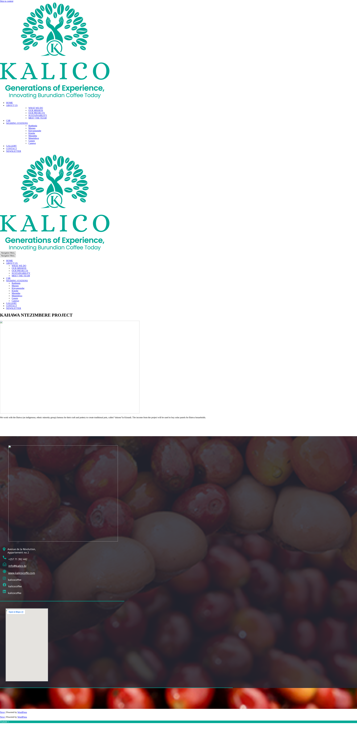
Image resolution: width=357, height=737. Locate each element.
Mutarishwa (33, 138)
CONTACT (11, 148)
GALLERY (11, 146)
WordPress (22, 712)
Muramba (32, 136)
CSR (8, 120)
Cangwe (32, 143)
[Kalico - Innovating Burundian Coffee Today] (54, 98)
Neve (2, 712)
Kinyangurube (34, 131)
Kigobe (31, 133)
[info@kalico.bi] (4, 564)
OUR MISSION (35, 110)
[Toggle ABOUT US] (49, 263)
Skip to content (6, 1)
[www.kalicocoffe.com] (4, 571)
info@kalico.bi (17, 566)
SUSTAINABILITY (37, 115)
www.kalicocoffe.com (21, 573)
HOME (9, 103)
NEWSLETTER (13, 151)
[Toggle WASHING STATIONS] (49, 281)
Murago (31, 128)
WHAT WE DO (35, 108)
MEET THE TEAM (37, 118)
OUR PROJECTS (36, 113)
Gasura (31, 141)
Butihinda (32, 126)
